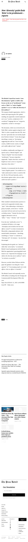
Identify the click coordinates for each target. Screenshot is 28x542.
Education (3, 520)
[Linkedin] (21, 62)
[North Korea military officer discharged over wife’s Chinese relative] (20, 409)
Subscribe (14, 494)
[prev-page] (2, 442)
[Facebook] (7, 62)
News (7, 319)
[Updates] (3, 54)
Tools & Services (22, 528)
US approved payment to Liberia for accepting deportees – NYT (11, 360)
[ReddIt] (14, 62)
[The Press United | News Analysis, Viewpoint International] (16, 2)
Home (3, 19)
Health (2, 526)
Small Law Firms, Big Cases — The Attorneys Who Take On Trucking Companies (7, 417)
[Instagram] (10, 525)
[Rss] (10, 528)
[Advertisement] (14, 36)
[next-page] (5, 442)
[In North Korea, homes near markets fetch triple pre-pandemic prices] (7, 427)
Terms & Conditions (21, 531)
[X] (11, 62)
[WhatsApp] (18, 62)
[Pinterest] (24, 62)
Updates (7, 19)
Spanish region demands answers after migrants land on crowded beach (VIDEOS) (13, 372)
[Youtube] (10, 527)
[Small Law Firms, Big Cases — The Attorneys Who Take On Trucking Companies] (7, 409)
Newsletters (21, 526)
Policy (20, 533)
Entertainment (4, 522)
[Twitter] (10, 522)
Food (2, 524)
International (21, 524)
